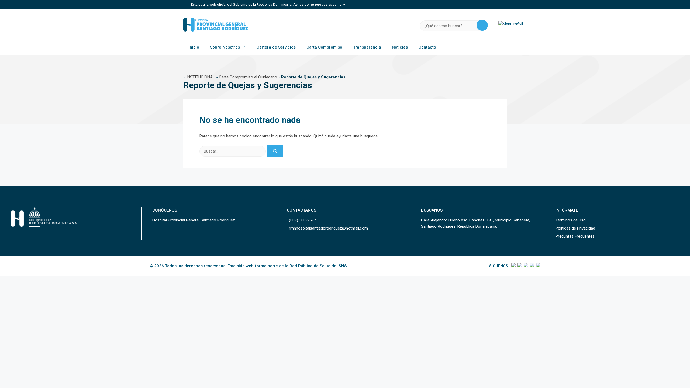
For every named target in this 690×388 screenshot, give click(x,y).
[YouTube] (537, 266)
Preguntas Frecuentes (575, 236)
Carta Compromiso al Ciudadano (248, 77)
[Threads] (531, 266)
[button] (510, 24)
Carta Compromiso (324, 47)
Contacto (427, 47)
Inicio (194, 47)
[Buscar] (275, 151)
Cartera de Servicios (276, 47)
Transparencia (367, 47)
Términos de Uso (571, 220)
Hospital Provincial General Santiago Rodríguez (193, 220)
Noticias (400, 47)
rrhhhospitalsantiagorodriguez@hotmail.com (328, 228)
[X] (519, 266)
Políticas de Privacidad (575, 228)
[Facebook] (513, 266)
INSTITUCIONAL (200, 77)
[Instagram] (525, 266)
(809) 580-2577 (302, 220)
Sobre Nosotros (225, 47)
